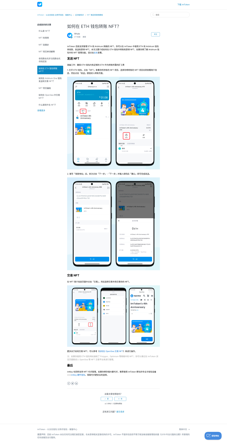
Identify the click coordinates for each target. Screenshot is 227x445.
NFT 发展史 (44, 45)
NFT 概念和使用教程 (95, 15)
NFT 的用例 (44, 38)
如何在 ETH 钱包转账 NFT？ (48, 70)
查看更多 (41, 110)
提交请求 (120, 411)
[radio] (107, 399)
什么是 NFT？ (45, 31)
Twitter (72, 383)
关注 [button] (155, 34)
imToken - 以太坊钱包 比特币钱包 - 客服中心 (54, 15)
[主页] (39, 6)
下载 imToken (183, 4)
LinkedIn (76, 383)
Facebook (68, 383)
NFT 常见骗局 (45, 88)
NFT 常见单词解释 (47, 51)
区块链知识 (79, 15)
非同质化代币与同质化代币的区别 (49, 60)
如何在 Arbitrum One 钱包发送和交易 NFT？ (50, 80)
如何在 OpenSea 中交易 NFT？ (49, 96)
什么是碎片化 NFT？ (48, 105)
